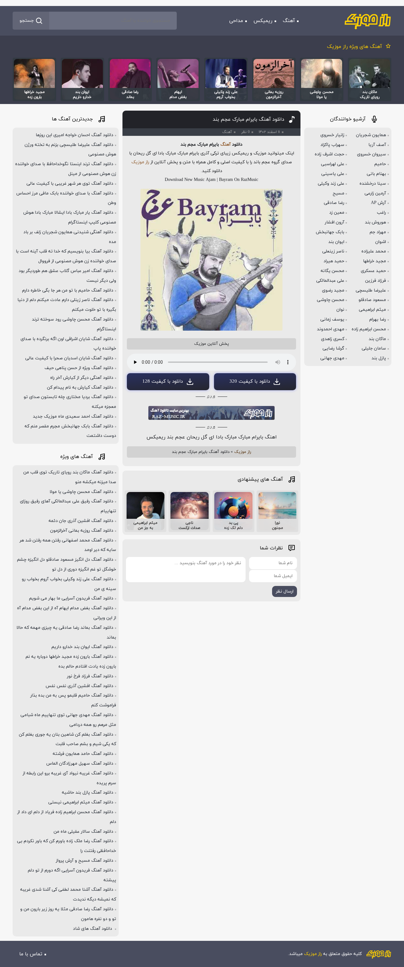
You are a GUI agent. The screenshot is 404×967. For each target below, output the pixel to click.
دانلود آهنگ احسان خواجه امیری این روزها (74, 135)
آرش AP (378, 203)
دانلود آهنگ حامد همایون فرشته (83, 754)
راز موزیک (140, 162)
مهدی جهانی (332, 358)
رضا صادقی (334, 203)
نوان (340, 310)
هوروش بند (375, 222)
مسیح (338, 193)
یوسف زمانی (332, 319)
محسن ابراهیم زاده (369, 329)
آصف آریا (377, 145)
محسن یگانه (332, 271)
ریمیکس (262, 20)
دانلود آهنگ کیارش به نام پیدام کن (80, 388)
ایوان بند (336, 242)
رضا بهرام (377, 319)
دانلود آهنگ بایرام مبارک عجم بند (248, 119)
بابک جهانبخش (330, 232)
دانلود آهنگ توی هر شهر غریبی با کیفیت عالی (70, 184)
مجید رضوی (333, 290)
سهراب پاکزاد (332, 145)
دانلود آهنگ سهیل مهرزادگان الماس (79, 764)
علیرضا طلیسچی (371, 290)
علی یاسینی (332, 174)
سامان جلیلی (374, 348)
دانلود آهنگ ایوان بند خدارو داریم (82, 647)
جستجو (27, 21)
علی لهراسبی (332, 164)
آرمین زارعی (375, 193)
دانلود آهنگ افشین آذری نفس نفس (79, 686)
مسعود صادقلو (372, 300)
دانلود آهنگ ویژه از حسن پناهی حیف (79, 368)
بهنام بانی (376, 174)
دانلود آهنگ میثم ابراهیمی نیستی (80, 802)
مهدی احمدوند (330, 329)
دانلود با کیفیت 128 (162, 381)
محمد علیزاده (373, 251)
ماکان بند (377, 339)
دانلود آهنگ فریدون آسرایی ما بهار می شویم (71, 598)
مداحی (236, 20)
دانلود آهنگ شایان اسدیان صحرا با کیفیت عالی (69, 358)
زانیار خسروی (332, 135)
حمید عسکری (373, 271)
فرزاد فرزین (375, 281)
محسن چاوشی (330, 300)
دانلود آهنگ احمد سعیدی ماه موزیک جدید (73, 417)
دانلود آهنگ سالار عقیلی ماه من (83, 832)
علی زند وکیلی (331, 184)
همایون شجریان (371, 135)
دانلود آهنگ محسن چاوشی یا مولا (81, 492)
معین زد (336, 213)
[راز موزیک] (367, 20)
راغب (381, 213)
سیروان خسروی (371, 154)
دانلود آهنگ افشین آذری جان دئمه (81, 521)
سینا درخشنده (372, 184)
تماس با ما (30, 954)
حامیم (380, 164)
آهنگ (289, 20)
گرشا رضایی (333, 348)
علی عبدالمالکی (330, 281)
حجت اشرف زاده (329, 154)
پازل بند (378, 358)
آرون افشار (334, 222)
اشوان (380, 242)
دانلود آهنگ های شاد (93, 929)
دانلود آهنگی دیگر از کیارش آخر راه (81, 378)
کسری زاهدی (332, 339)
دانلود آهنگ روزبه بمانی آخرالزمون (81, 531)
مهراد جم (378, 232)
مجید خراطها (374, 261)
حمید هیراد (334, 261)
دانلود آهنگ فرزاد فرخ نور (90, 676)
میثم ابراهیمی (372, 310)
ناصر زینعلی (333, 251)
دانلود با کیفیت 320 (249, 381)
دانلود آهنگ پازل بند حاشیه (87, 793)
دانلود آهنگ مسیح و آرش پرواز (84, 861)
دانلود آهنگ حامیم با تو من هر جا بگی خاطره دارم (67, 290)
